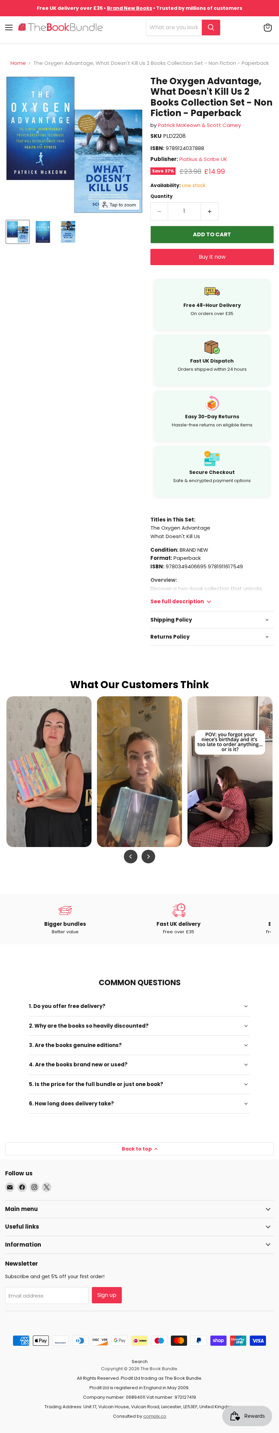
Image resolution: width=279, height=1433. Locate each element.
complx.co (154, 1416)
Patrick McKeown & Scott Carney (199, 125)
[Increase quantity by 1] (209, 211)
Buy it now (212, 257)
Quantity (161, 196)
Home (18, 63)
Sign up (106, 1295)
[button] (17, 231)
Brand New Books (129, 8)
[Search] (211, 27)
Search (140, 1361)
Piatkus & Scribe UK (203, 159)
